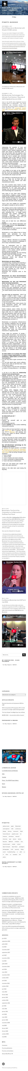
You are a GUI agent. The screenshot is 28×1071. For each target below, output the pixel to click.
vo (10, 854)
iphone (14, 839)
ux (24, 852)
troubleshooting (11, 852)
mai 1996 (4, 1036)
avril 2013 (4, 980)
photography (6, 849)
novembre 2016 (6, 958)
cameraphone (6, 828)
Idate (3, 774)
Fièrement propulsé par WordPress (9, 1067)
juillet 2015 (4, 963)
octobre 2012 (5, 986)
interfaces (11, 836)
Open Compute (6, 846)
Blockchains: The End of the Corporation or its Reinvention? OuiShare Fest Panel (12, 512)
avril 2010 (4, 1014)
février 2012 (5, 994)
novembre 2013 (6, 975)
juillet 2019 (4, 944)
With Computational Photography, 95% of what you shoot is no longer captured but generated (13, 900)
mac (22, 841)
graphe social (15, 834)
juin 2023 (4, 938)
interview (5, 839)
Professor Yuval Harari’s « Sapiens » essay (14, 194)
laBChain (11, 841)
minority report (6, 844)
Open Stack (14, 846)
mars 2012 (4, 991)
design (4, 831)
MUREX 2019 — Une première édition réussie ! (13, 715)
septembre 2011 (6, 1003)
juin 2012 (4, 989)
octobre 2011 (5, 1000)
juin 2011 (4, 1005)
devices (10, 831)
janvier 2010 (5, 1020)
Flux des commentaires (7, 1051)
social (4, 852)
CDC (12, 828)
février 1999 (5, 1031)
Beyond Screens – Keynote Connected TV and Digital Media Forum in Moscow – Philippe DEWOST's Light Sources (13, 920)
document (15, 831)
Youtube (4, 777)
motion (18, 844)
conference (18, 828)
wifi (20, 854)
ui (17, 852)
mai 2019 (4, 946)
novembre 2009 (6, 1022)
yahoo (4, 857)
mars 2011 (4, 1008)
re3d (12, 849)
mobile (13, 844)
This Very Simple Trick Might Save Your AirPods (13, 712)
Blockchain (18, 826)
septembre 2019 (6, 941)
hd (20, 834)
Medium (4, 787)
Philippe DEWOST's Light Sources (12, 9)
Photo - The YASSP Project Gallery (10, 780)
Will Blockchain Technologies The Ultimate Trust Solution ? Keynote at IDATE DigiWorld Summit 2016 (13, 97)
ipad (10, 839)
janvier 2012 (5, 997)
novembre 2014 (6, 966)
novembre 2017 (6, 949)
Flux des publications (7, 1048)
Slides (22, 849)
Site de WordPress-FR (7, 1053)
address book (6, 826)
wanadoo (15, 854)
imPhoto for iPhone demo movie (12, 907)
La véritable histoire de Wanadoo (10, 770)
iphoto (19, 839)
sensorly (17, 849)
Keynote (5, 841)
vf (3, 854)
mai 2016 (4, 961)
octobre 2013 (5, 977)
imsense (5, 836)
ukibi (21, 852)
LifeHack (17, 841)
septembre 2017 (6, 952)
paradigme (21, 846)
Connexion (4, 1045)
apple (12, 826)
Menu (14, 17)
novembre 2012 (6, 983)
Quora (3, 783)
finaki (21, 831)
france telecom (6, 834)
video (7, 854)
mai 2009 (4, 1025)
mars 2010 (4, 1017)
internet (17, 836)
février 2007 (5, 1028)
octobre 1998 (5, 1034)
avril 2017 (4, 955)
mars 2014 (4, 972)
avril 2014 (4, 969)
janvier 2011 (5, 1011)
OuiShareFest (16, 517)
